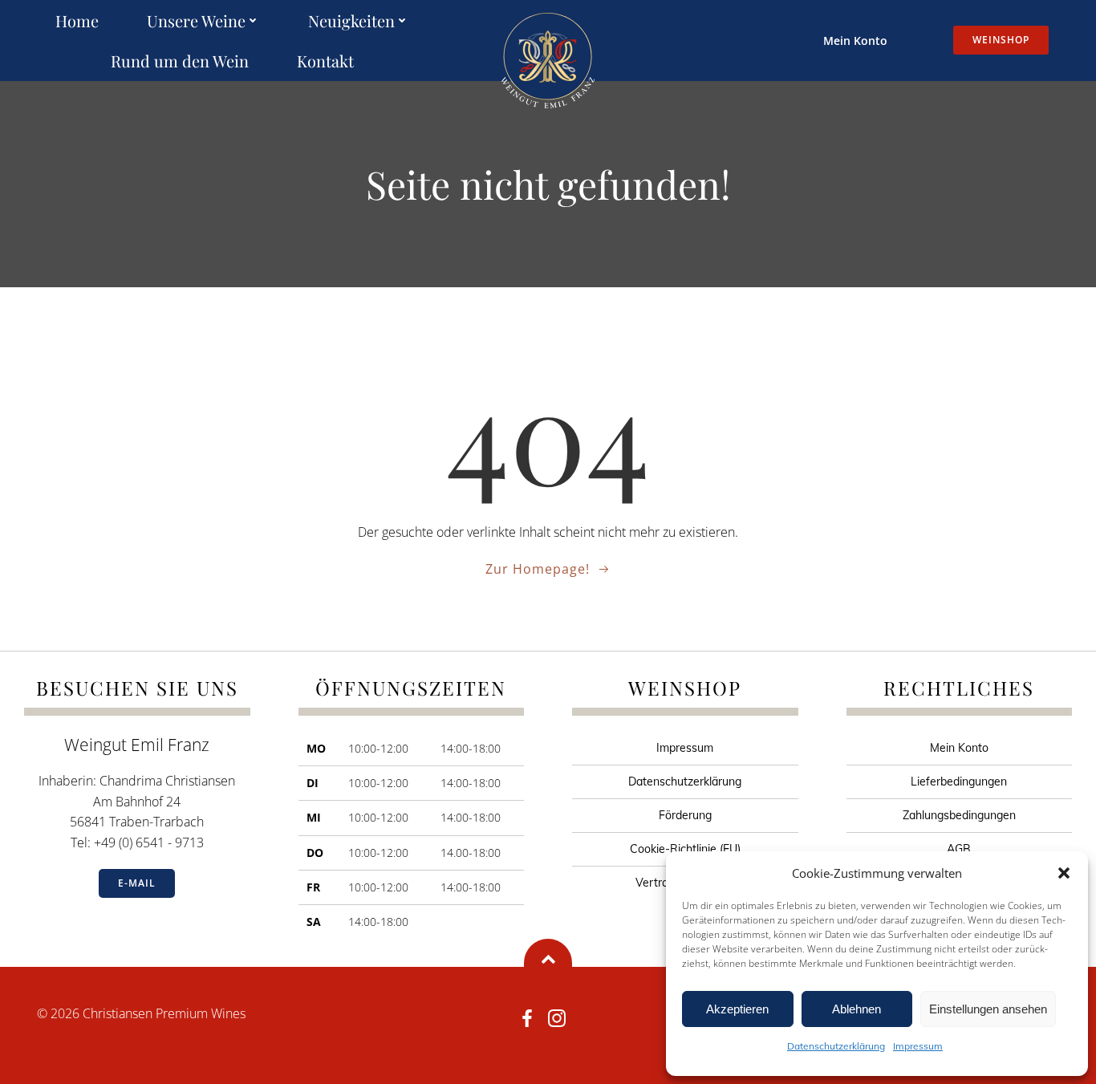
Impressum (918, 1046)
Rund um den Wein (180, 60)
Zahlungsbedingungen (959, 815)
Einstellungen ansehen (988, 1009)
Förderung (685, 815)
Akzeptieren (737, 1009)
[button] (1064, 873)
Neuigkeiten (351, 20)
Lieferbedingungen (959, 781)
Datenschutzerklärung (836, 1046)
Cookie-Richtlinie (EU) (685, 849)
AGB (959, 849)
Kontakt (325, 60)
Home (77, 20)
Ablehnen (856, 1009)
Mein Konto (855, 40)
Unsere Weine (196, 20)
